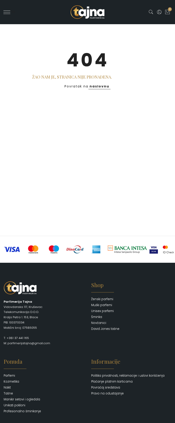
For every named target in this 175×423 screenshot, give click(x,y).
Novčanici (98, 323)
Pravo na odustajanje (107, 393)
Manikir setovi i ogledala (22, 399)
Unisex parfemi (102, 311)
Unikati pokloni (14, 405)
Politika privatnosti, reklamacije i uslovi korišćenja (128, 375)
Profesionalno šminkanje (22, 411)
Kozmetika (11, 381)
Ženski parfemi (102, 299)
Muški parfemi (101, 305)
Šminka (96, 317)
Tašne (8, 393)
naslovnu (99, 86)
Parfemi (9, 375)
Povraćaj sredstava (105, 387)
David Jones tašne (105, 329)
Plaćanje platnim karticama (112, 381)
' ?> (12, 12)
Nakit (7, 387)
